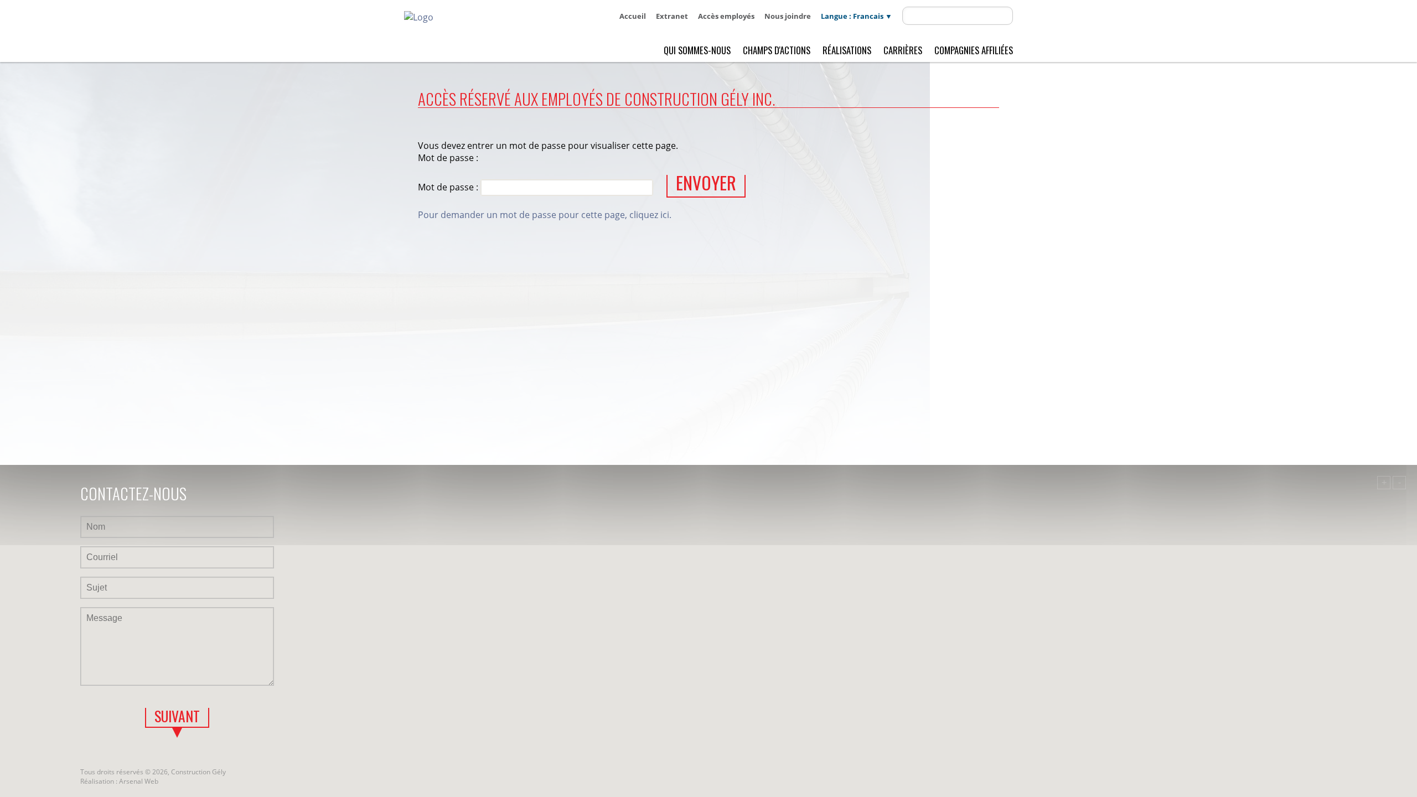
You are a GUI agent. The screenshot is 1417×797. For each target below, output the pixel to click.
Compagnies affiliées (973, 50)
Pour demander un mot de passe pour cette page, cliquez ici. (544, 215)
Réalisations (847, 50)
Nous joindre (787, 16)
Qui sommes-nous (697, 50)
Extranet (672, 16)
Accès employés (726, 16)
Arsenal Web (138, 781)
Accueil (632, 16)
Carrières (902, 50)
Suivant (177, 717)
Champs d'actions (776, 50)
